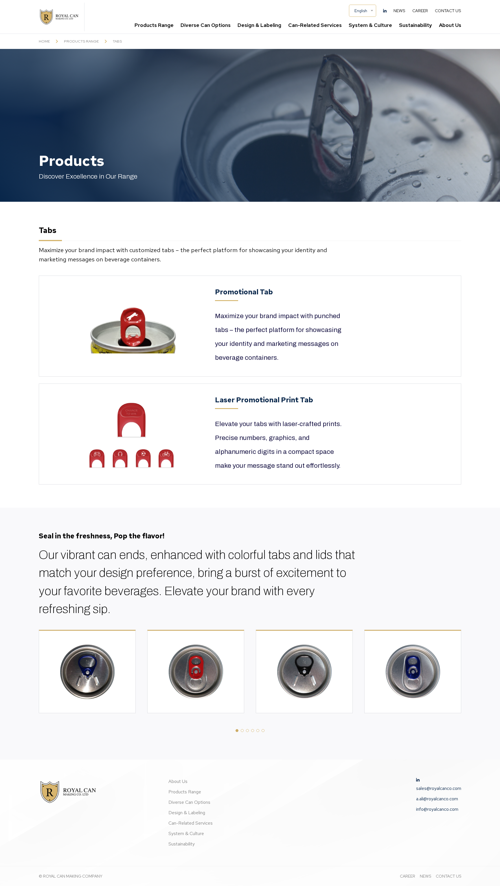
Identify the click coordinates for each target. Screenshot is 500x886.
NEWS (425, 876)
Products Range (184, 792)
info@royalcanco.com (437, 809)
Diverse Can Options (206, 25)
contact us (448, 10)
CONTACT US (448, 876)
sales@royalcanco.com (438, 788)
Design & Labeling (259, 25)
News (399, 10)
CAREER (407, 876)
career (420, 10)
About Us (178, 781)
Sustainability (415, 25)
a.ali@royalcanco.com (437, 799)
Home (44, 41)
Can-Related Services (190, 823)
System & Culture (370, 25)
